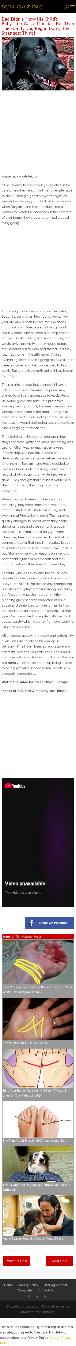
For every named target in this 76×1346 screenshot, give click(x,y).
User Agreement (55, 1285)
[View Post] (38, 981)
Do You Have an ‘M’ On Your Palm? (25, 1043)
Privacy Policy (28, 1285)
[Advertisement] (38, 133)
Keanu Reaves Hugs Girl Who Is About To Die (33, 1238)
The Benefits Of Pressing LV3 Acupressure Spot (35, 1141)
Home (8, 1285)
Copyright (25, 1290)
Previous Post (16, 1261)
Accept (54, 1338)
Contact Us (46, 1290)
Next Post (60, 1261)
